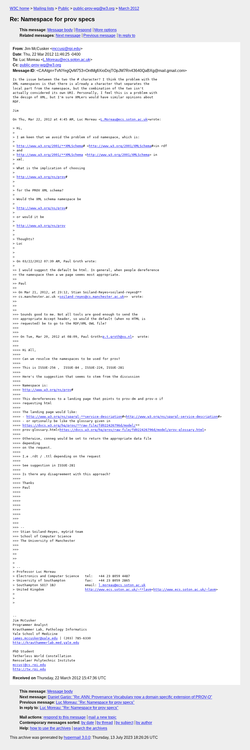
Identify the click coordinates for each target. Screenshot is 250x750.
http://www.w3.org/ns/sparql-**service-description (74, 416)
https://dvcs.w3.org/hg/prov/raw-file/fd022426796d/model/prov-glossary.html (132, 430)
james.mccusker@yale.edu (35, 638)
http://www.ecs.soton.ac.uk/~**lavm (118, 589)
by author (144, 722)
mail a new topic (102, 717)
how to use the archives (50, 728)
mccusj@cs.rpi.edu (29, 665)
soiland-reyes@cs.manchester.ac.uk (92, 296)
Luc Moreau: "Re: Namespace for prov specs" (95, 702)
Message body (60, 30)
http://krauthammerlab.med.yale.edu (46, 642)
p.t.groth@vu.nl (117, 336)
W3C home (19, 8)
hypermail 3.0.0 (77, 737)
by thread (105, 722)
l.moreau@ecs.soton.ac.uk (122, 585)
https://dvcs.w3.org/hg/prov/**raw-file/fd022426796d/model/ (79, 425)
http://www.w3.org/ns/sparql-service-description (172, 416)
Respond (83, 30)
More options (105, 30)
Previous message (99, 35)
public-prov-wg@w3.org (94, 8)
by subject (124, 722)
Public (63, 8)
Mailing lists (43, 8)
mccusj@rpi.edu (66, 49)
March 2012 (129, 8)
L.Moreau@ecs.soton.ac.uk (66, 60)
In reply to (126, 35)
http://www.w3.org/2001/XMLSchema (120, 146)
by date (87, 722)
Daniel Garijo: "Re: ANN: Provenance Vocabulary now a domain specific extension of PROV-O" (130, 697)
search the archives (90, 728)
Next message (68, 35)
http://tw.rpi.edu (29, 669)
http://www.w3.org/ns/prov (41, 177)
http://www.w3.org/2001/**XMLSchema (50, 146)
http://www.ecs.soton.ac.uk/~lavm (184, 589)
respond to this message (64, 717)
